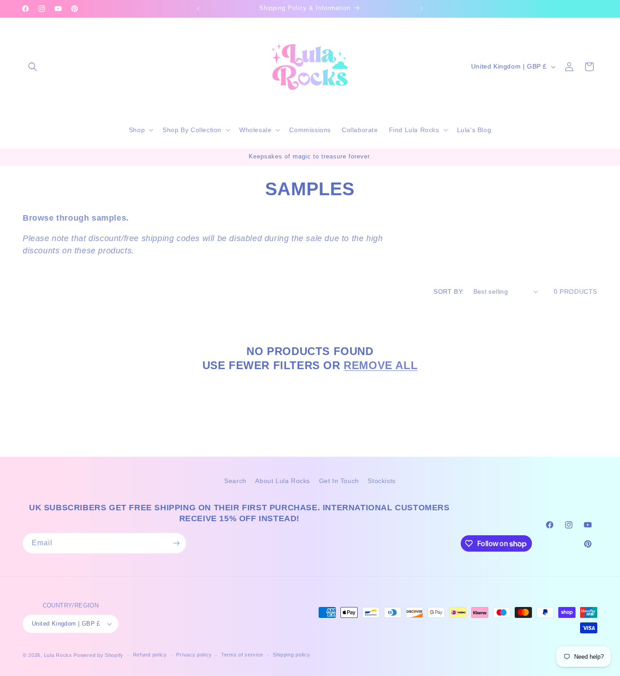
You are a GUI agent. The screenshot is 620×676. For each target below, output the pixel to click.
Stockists (381, 480)
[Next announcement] (422, 8)
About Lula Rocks (282, 480)
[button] (33, 67)
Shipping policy (291, 654)
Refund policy (150, 654)
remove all (381, 365)
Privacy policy (194, 654)
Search (235, 480)
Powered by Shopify (98, 655)
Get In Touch (339, 480)
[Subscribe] (176, 543)
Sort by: (448, 291)
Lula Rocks (58, 655)
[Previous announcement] (198, 8)
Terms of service (242, 654)
